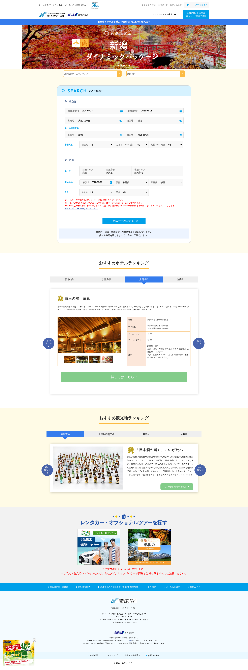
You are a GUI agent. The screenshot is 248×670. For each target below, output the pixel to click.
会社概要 (152, 587)
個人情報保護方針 (133, 655)
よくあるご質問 (149, 5)
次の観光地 (200, 468)
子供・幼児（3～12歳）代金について (81, 208)
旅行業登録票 (84, 587)
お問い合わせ (176, 5)
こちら (129, 640)
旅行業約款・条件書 (59, 587)
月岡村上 (147, 434)
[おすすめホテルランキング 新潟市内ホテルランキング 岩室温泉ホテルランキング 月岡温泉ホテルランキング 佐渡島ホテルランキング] (92, 73)
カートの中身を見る (198, 5)
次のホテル (199, 342)
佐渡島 (180, 279)
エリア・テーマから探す (161, 14)
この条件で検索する (122, 220)
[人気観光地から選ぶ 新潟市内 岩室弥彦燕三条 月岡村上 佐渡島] (155, 73)
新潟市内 (69, 279)
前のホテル (48, 342)
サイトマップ (111, 655)
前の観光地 (47, 468)
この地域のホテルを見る (176, 486)
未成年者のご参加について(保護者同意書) (119, 587)
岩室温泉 (106, 279)
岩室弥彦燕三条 (106, 434)
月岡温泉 (143, 279)
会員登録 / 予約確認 (196, 14)
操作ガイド (163, 5)
